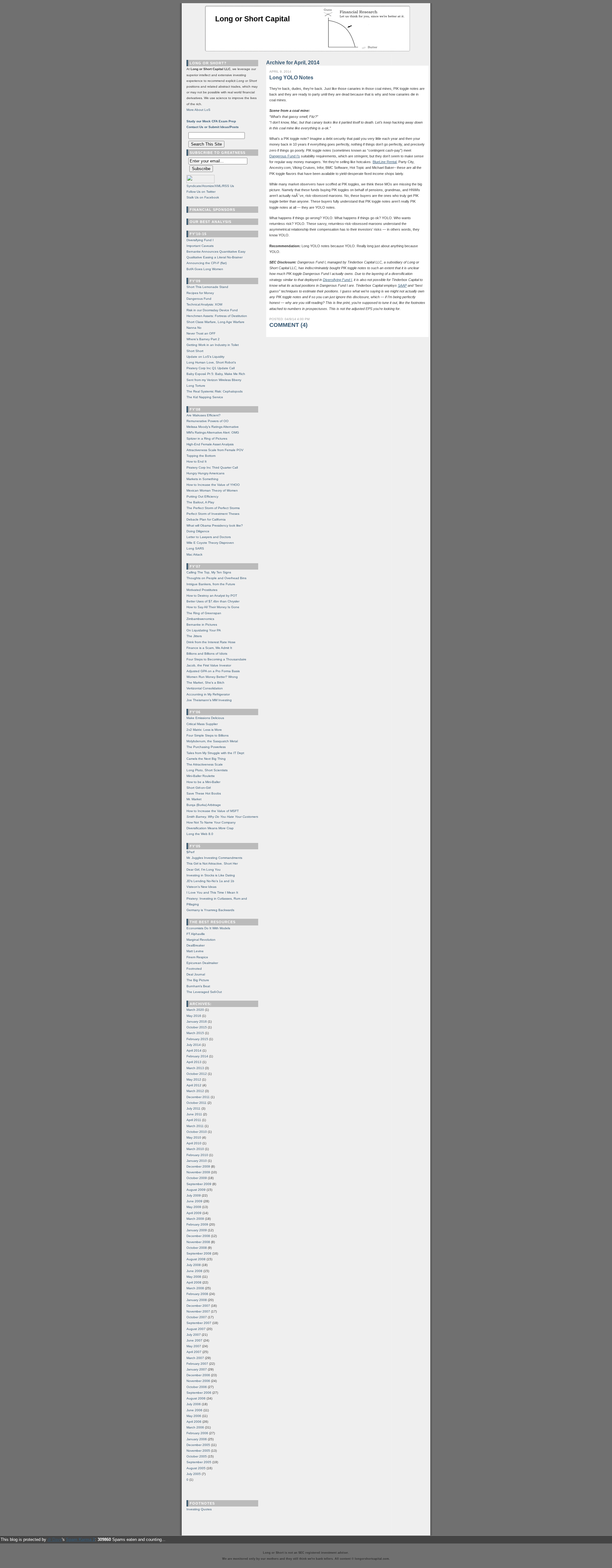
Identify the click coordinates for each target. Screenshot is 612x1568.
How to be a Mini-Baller (203, 782)
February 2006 (197, 1433)
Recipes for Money (200, 293)
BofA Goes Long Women (204, 269)
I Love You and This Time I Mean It (212, 892)
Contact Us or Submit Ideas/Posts (212, 127)
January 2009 (196, 1230)
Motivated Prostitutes (201, 590)
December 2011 (198, 1097)
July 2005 (193, 1474)
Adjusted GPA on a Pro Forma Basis (213, 671)
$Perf (190, 852)
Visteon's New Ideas (201, 886)
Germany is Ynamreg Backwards (210, 910)
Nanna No (193, 327)
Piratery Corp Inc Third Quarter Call (212, 467)
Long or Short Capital (252, 19)
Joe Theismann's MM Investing (209, 700)
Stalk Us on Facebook (202, 197)
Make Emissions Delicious (205, 718)
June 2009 (194, 1201)
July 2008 (193, 1265)
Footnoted (194, 968)
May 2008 (193, 1276)
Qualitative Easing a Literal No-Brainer (214, 257)
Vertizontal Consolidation (204, 688)
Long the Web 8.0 (199, 834)
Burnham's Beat (198, 986)
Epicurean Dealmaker (202, 963)
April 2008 (193, 1282)
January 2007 (196, 1369)
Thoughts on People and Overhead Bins (216, 578)
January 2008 (196, 1300)
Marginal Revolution (200, 939)
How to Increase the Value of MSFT (212, 811)
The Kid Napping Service (204, 397)
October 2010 (196, 1131)
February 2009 (197, 1224)
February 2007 (197, 1363)
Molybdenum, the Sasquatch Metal (212, 741)
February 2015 (197, 1039)
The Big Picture (197, 980)
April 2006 (193, 1421)
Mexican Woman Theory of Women (212, 490)
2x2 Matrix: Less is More (204, 729)
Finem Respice (197, 957)
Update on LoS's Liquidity (205, 356)
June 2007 (194, 1340)
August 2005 (196, 1468)
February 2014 (197, 1056)
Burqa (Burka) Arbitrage (203, 805)
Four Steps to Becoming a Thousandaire (216, 659)
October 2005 (196, 1456)
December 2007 (198, 1305)
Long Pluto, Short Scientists (207, 770)
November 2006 (198, 1381)
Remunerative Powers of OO (207, 421)
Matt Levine (195, 951)
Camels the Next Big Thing (206, 758)
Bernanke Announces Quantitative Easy (215, 251)
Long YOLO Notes (291, 77)
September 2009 (198, 1184)
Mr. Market (193, 799)
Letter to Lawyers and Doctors (208, 537)
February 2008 (197, 1294)
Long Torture (195, 385)
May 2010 (193, 1137)
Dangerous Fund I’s (284, 156)
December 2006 (198, 1375)
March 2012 (195, 1091)
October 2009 (196, 1178)
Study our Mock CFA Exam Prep (211, 121)
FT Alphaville (195, 934)
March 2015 (195, 1033)
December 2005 (198, 1445)
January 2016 (196, 1021)
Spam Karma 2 (80, 1539)
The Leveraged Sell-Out (204, 992)
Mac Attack (194, 554)
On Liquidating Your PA (203, 630)
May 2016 (193, 1016)
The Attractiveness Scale (204, 764)
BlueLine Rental (385, 162)
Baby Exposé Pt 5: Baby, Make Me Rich (215, 374)
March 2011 (195, 1126)
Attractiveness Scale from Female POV (215, 450)
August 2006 (196, 1398)
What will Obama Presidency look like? (214, 525)
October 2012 (196, 1073)
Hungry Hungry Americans (205, 473)
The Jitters (194, 636)
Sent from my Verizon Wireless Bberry (213, 380)
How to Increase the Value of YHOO (213, 484)
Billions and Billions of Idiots (206, 653)
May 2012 (193, 1079)
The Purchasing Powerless (206, 747)
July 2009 (193, 1195)
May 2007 (193, 1346)
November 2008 (198, 1242)
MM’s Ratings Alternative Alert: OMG (212, 432)
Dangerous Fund (198, 298)
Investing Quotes (199, 1509)
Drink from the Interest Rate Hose (211, 642)
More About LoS (198, 109)
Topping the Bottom (200, 455)
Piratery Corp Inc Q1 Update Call (210, 368)
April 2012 (193, 1085)
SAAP (402, 285)
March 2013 (195, 1068)
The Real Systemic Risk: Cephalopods (214, 391)
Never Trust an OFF (200, 333)
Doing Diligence (197, 531)
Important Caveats (200, 246)
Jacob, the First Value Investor (208, 665)
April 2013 (193, 1062)
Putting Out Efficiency (202, 496)
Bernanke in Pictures (201, 624)
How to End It (196, 461)
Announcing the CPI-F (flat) (206, 263)
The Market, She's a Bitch (205, 682)
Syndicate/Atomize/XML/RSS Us (210, 186)
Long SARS (195, 548)
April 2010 (193, 1143)
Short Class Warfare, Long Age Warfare (215, 322)
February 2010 (197, 1155)
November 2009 (198, 1172)
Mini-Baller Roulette (200, 776)
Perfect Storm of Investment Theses (212, 513)
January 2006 (196, 1439)
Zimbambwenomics (200, 619)
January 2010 (196, 1160)
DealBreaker (195, 945)
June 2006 (194, 1410)
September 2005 (198, 1462)
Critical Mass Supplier (202, 724)
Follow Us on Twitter (200, 191)
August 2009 (196, 1189)
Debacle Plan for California (206, 519)
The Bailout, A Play (200, 502)
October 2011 (196, 1102)
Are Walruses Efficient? (203, 415)
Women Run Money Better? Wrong (212, 677)
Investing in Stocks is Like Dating (210, 875)
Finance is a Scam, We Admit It (209, 648)
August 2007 (196, 1329)
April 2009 (193, 1213)
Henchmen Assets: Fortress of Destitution (216, 316)
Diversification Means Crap (210, 828)
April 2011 (193, 1120)
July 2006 (193, 1404)
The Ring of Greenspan (203, 613)
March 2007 (195, 1358)
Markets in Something (202, 479)
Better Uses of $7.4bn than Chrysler (212, 601)
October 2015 (196, 1027)
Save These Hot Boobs (203, 793)
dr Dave (54, 1539)
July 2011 (193, 1108)
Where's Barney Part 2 (203, 339)
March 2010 (195, 1149)
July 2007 (193, 1334)
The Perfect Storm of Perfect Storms (213, 508)
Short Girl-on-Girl (198, 787)
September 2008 (198, 1253)
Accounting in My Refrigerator (208, 694)
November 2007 (198, 1311)
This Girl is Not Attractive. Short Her (212, 863)
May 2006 (193, 1416)
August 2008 (196, 1259)
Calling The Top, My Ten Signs (208, 572)
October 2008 (196, 1247)
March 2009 (195, 1218)
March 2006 (195, 1427)
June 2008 (194, 1271)
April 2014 (193, 1050)
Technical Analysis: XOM (204, 304)
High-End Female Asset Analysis (210, 444)
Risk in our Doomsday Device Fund (212, 310)
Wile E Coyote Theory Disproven (210, 542)
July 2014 (193, 1045)
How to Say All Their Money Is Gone (212, 607)
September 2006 (198, 1392)
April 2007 (193, 1352)
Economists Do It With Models (208, 928)
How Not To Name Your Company (211, 822)
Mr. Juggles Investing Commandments (214, 858)
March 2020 (195, 1009)
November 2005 (198, 1450)
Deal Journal (195, 974)
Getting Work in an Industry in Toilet (212, 345)
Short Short (194, 351)
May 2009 (193, 1207)
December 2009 (198, 1166)
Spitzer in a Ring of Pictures (206, 438)
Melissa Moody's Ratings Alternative (212, 426)
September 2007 (198, 1323)
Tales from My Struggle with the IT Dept (215, 753)
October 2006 (196, 1387)
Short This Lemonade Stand (207, 287)
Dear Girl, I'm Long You (203, 869)
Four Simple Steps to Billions (207, 735)
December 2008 (198, 1236)
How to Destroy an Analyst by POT (211, 595)
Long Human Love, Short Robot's (211, 362)
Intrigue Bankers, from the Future (210, 584)
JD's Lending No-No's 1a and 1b (210, 881)
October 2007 (196, 1317)
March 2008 (195, 1288)
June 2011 (194, 1114)
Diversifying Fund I (337, 280)
